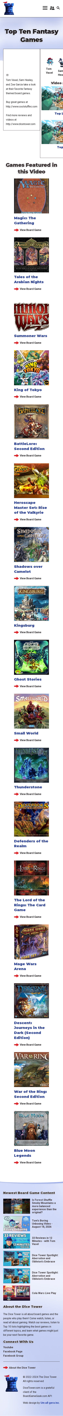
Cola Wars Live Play (44, 1293)
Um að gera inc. (50, 1402)
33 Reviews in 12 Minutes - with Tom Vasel (43, 1241)
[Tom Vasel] (50, 61)
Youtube (8, 1347)
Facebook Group (13, 1355)
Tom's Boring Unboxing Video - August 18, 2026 (42, 1223)
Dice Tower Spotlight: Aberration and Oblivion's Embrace (45, 1258)
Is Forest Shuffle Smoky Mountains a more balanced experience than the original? (44, 1206)
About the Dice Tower (22, 1367)
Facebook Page (12, 1351)
